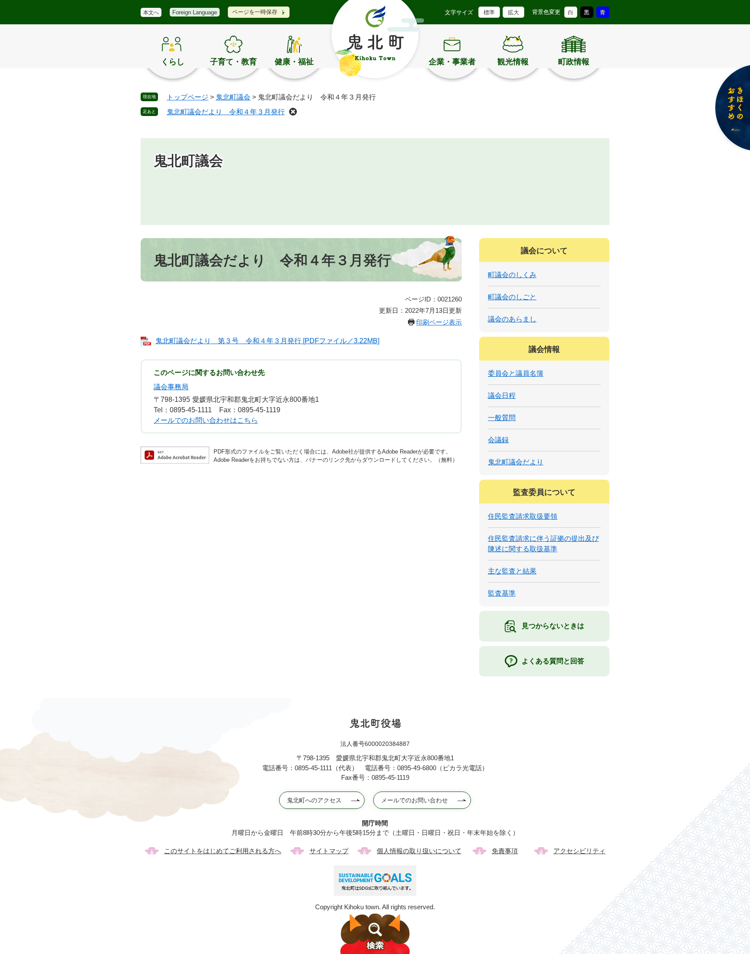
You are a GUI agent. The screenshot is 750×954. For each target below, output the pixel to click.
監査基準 (502, 593)
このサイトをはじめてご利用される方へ (222, 851)
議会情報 (544, 349)
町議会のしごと (512, 297)
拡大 (513, 12)
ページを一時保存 (254, 12)
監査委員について (544, 492)
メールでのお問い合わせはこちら (206, 420)
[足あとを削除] (293, 112)
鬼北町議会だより (515, 462)
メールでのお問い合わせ (414, 800)
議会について (544, 250)
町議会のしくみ (512, 274)
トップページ (187, 97)
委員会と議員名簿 (515, 373)
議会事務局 (171, 387)
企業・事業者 (452, 61)
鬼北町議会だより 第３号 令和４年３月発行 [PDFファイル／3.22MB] (267, 340)
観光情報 (513, 61)
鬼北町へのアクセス (314, 800)
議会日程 (502, 395)
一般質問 (502, 417)
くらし (172, 61)
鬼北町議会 (233, 97)
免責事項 (505, 851)
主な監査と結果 (512, 571)
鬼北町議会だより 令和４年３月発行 (226, 112)
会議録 (498, 440)
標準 (489, 12)
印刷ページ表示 (439, 322)
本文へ (151, 13)
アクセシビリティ (579, 851)
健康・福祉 (294, 61)
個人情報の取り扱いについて (419, 851)
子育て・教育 (233, 61)
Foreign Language (194, 12)
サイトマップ (329, 851)
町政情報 (573, 61)
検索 (375, 934)
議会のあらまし (512, 319)
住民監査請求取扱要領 (522, 516)
